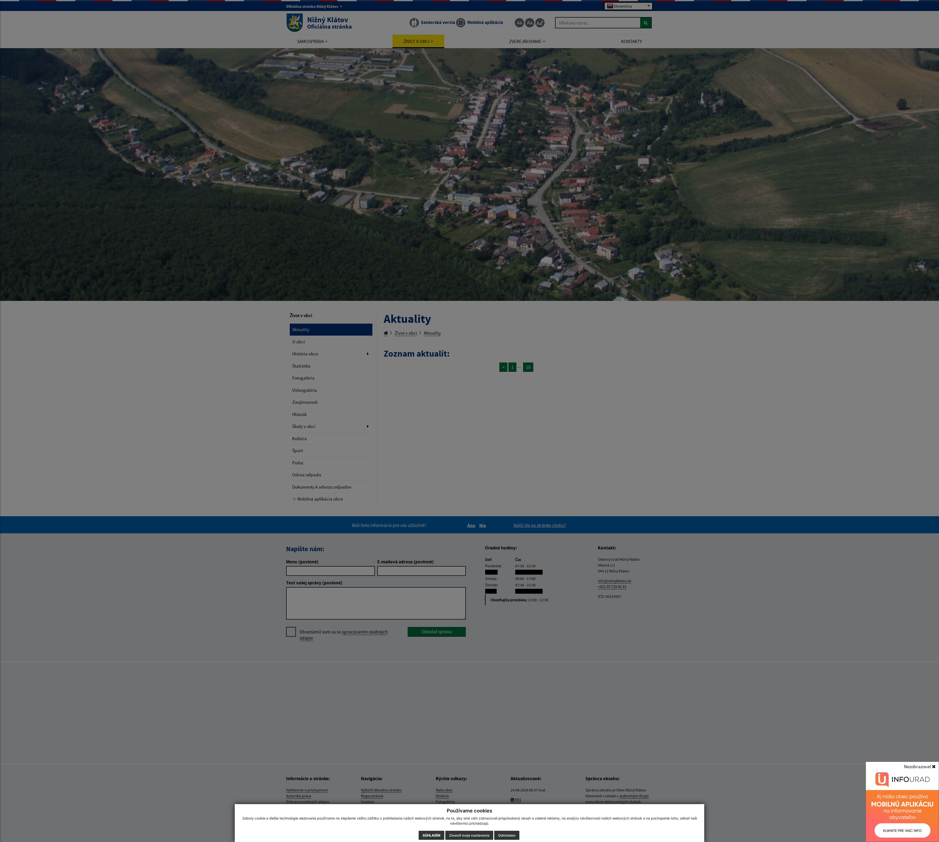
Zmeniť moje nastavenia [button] (469, 835)
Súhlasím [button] (431, 835)
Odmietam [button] (506, 835)
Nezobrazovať (918, 766)
